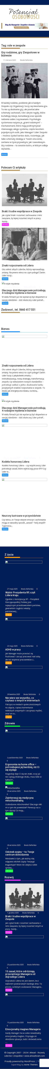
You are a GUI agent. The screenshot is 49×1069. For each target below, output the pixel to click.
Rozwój (5, 224)
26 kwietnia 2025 (13, 694)
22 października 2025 (11, 512)
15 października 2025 (15, 1022)
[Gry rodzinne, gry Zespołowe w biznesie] (24, 80)
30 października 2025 (11, 287)
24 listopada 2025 (10, 262)
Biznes (4, 154)
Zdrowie (9, 783)
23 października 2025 (11, 458)
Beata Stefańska (26, 60)
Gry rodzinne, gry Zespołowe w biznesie (20, 54)
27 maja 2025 (12, 589)
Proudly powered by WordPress (19, 1061)
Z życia (8, 615)
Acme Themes (31, 1064)
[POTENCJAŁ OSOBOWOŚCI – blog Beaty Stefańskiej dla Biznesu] (3, 33)
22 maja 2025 (12, 646)
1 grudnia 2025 (9, 208)
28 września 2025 (14, 791)
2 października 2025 (15, 757)
